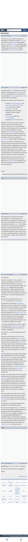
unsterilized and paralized (19, 366)
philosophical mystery (15, 326)
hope (18, 407)
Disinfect (10, 499)
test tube (12, 108)
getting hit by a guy (10, 483)
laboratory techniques (10, 485)
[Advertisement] (14, 14)
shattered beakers (5, 424)
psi (4, 130)
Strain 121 (17, 224)
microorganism (21, 92)
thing (2, 35)
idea (2, 213)
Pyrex (7, 107)
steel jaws (3, 399)
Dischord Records (13, 49)
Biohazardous (9, 116)
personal (3, 274)
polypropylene (18, 103)
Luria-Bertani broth (4, 485)
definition (3, 463)
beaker (7, 108)
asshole (11, 385)
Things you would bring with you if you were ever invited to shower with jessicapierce (17, 490)
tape (17, 149)
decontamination (10, 117)
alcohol (22, 96)
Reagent (4, 496)
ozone (9, 332)
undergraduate (20, 303)
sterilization (17, 496)
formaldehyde (4, 139)
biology (15, 280)
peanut (6, 87)
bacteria (4, 502)
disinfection (13, 96)
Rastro (12, 46)
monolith (6, 287)
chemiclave (11, 131)
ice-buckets (20, 368)
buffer (15, 119)
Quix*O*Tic (13, 44)
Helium (14, 42)
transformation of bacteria (24, 496)
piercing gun (24, 482)
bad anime (4, 378)
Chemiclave (17, 482)
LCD (2, 321)
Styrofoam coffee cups (20, 312)
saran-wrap (6, 308)
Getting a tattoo (24, 485)
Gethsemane (8, 35)
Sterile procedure (11, 491)
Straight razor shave (17, 502)
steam (13, 126)
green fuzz (19, 338)
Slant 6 (6, 44)
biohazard (4, 490)
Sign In (24, 30)
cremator (11, 160)
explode (9, 413)
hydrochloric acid (7, 357)
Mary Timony (22, 40)
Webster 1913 (10, 463)
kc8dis (6, 213)
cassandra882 (10, 274)
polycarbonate (9, 105)
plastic (11, 103)
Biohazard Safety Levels (4, 499)
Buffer (10, 496)
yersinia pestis (21, 342)
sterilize (12, 90)
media (21, 119)
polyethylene (18, 105)
